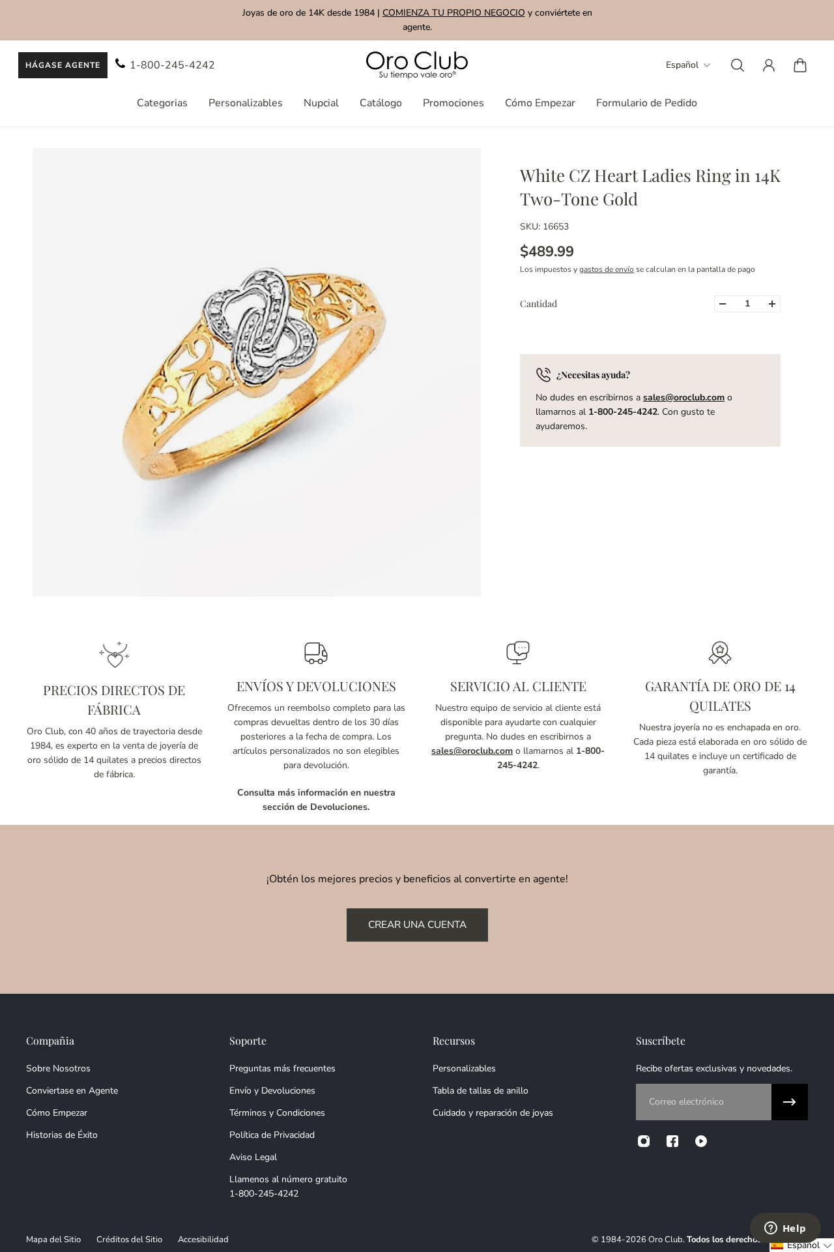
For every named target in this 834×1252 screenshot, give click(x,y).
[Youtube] (701, 1141)
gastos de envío (606, 269)
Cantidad (538, 303)
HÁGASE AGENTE (62, 65)
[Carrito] (800, 65)
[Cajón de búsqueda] (737, 65)
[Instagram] (643, 1141)
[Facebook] (672, 1141)
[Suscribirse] (789, 1102)
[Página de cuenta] (768, 65)
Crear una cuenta (417, 924)
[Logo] (417, 66)
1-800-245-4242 (172, 65)
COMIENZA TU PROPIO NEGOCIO (453, 13)
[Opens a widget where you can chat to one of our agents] (785, 1229)
